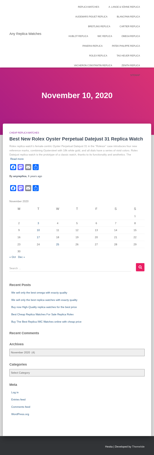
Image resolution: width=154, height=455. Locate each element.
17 (38, 237)
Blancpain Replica (128, 16)
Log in (15, 392)
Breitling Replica (99, 26)
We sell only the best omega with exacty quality (39, 292)
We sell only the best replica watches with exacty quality (44, 299)
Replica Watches (88, 7)
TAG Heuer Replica (128, 55)
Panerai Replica (92, 46)
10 (38, 230)
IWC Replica (104, 36)
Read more (17, 158)
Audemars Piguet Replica (91, 16)
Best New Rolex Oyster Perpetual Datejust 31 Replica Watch (76, 138)
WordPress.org (20, 414)
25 (57, 244)
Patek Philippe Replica (126, 46)
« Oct (12, 256)
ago (35, 176)
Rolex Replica (98, 55)
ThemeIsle (138, 446)
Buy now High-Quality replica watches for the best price (44, 307)
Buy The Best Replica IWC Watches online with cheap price (46, 321)
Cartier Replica (130, 26)
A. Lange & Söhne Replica (124, 7)
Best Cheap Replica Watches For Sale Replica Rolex (42, 314)
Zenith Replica (131, 65)
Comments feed (20, 406)
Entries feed (18, 399)
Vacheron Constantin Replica (93, 65)
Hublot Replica (78, 36)
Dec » (21, 256)
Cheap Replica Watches (24, 132)
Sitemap (135, 75)
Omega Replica (131, 36)
